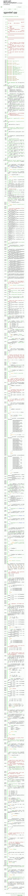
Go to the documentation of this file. (10, 16)
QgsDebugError (14, 508)
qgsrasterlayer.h (17, 73)
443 (4, 739)
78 (4, 160)
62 (4, 127)
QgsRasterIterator (13, 290)
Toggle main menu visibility (2, 7)
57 (4, 121)
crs (10, 201)
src (4, 9)
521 (4, 865)
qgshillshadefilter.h (18, 70)
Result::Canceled (18, 373)
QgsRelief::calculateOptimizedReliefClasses (16, 866)
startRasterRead (15, 296)
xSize (10, 180)
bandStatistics (20, 767)
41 (4, 85)
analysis (9, 9)
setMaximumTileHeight (16, 294)
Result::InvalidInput (18, 169)
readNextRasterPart (19, 329)
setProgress (19, 365)
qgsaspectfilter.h (17, 67)
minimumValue (12, 781)
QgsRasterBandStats (16, 766)
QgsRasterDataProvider (14, 171)
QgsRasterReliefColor (18, 128)
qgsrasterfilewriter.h (18, 72)
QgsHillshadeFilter (17, 100)
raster (15, 9)
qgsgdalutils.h (16, 69)
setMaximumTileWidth (16, 292)
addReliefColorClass (13, 139)
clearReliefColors (13, 138)
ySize (10, 182)
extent (14, 200)
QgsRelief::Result (12, 160)
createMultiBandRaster (13, 198)
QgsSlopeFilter (12, 94)
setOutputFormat (16, 192)
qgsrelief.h (15, 61)
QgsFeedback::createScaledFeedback (16, 532)
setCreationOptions (17, 194)
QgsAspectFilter (13, 97)
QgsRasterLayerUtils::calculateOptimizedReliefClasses (16, 877)
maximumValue (17, 780)
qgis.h (14, 66)
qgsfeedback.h (16, 68)
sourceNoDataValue (15, 246)
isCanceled (21, 540)
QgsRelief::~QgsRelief (13, 118)
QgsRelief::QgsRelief (13, 85)
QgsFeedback (17, 161)
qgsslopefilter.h (17, 74)
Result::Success (16, 560)
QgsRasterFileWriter (13, 190)
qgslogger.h (15, 71)
